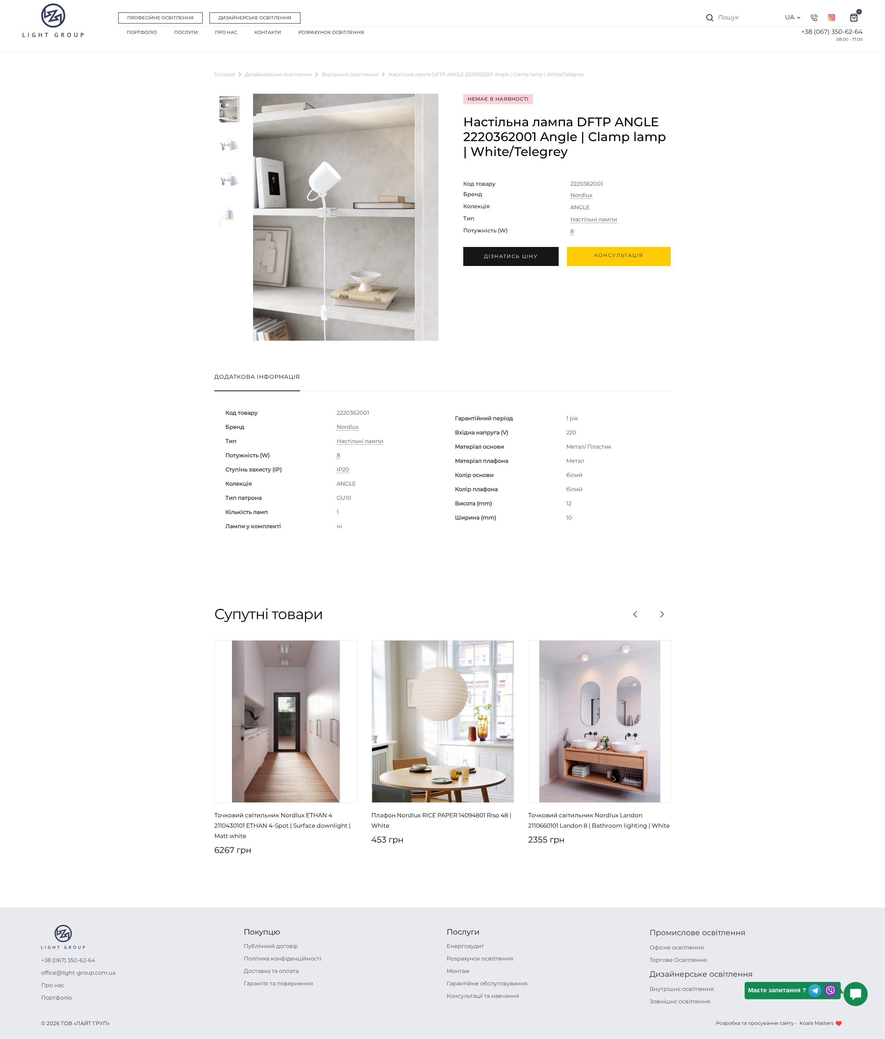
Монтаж (458, 971)
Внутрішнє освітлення (350, 74)
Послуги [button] (186, 32)
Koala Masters (816, 1023)
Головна (224, 74)
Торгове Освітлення (678, 960)
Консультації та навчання (483, 996)
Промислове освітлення (697, 932)
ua (789, 17)
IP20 (343, 470)
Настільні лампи (593, 220)
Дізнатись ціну (511, 256)
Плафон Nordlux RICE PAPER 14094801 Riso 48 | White (441, 820)
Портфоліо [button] (142, 32)
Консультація (618, 255)
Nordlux (581, 195)
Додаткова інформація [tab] (257, 377)
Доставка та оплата (271, 971)
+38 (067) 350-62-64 (832, 32)
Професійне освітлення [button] (160, 17)
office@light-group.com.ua (78, 972)
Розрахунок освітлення (480, 958)
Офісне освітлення (677, 947)
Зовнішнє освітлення (680, 1001)
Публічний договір (271, 946)
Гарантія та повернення (278, 983)
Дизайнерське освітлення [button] (254, 17)
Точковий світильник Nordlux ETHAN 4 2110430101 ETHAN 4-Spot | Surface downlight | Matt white (282, 825)
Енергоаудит (465, 946)
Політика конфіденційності (282, 958)
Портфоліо (56, 997)
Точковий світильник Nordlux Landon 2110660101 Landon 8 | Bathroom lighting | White (599, 820)
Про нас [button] (226, 32)
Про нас (52, 985)
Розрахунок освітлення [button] (331, 32)
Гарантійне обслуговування (487, 983)
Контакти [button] (267, 32)
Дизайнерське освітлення (278, 74)
